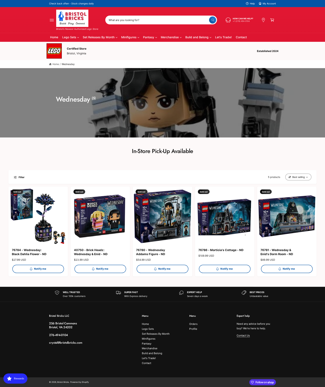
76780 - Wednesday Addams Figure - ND (150, 252)
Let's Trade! (149, 358)
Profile (193, 328)
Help (252, 3)
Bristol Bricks (63, 382)
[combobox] (161, 20)
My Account (269, 3)
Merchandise (170, 37)
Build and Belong (197, 37)
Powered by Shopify (79, 382)
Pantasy (148, 37)
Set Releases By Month (98, 37)
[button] (51, 20)
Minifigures (128, 37)
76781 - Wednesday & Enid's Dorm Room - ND (277, 252)
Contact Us (243, 335)
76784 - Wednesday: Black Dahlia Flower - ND (29, 252)
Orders (193, 324)
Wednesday (68, 64)
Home (55, 64)
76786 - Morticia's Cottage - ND (221, 250)
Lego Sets (69, 37)
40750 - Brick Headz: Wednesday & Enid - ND (90, 252)
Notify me (40, 268)
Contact (146, 363)
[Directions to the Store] (263, 20)
